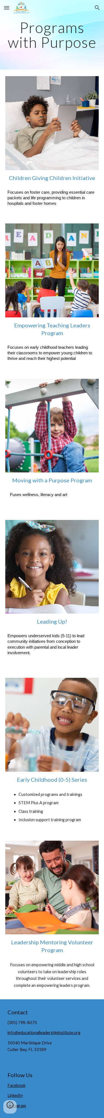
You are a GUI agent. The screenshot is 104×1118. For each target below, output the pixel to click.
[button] (6, 7)
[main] (52, 35)
